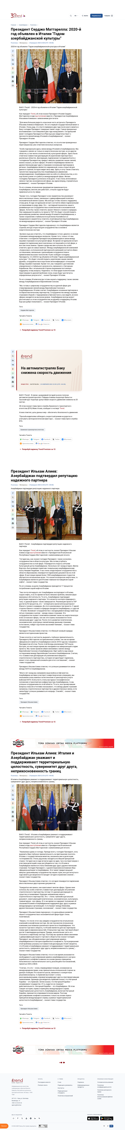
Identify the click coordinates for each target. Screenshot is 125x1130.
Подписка (81, 1082)
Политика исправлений (65, 1096)
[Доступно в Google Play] (106, 1118)
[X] (22, 1118)
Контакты (61, 1088)
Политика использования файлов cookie (104, 1096)
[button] (13, 51)
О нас (59, 1082)
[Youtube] (26, 1118)
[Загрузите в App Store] (93, 1118)
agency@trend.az (16, 1105)
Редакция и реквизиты (65, 1085)
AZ (108, 1126)
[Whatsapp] (13, 1118)
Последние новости (44, 1082)
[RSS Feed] (39, 1118)
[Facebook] (18, 1118)
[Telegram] (30, 1118)
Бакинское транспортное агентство (32, 429)
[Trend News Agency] (17, 1080)
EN (104, 1126)
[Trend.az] (18, 16)
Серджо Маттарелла (27, 310)
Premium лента (42, 1085)
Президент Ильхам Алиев (29, 702)
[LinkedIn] (35, 1118)
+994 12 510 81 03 (17, 1103)
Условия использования (105, 1082)
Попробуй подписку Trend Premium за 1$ (38, 330)
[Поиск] (71, 16)
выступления (40, 116)
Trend (33, 114)
